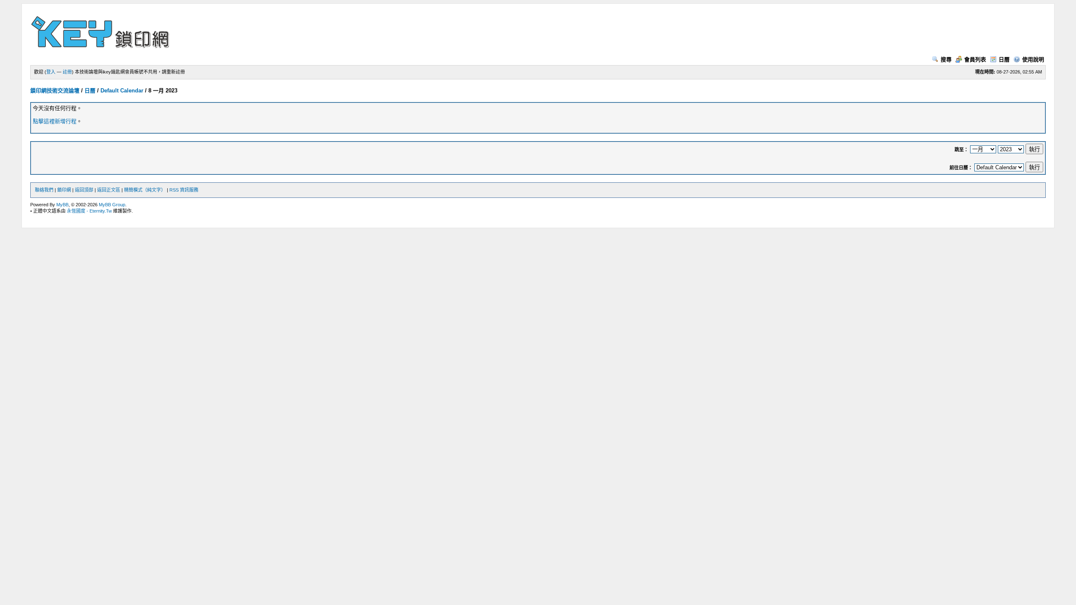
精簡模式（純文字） (145, 189)
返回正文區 (108, 189)
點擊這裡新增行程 (54, 121)
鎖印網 (64, 189)
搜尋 (946, 59)
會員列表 (975, 59)
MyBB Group (112, 204)
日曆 (1004, 59)
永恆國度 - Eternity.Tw (89, 210)
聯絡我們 (44, 189)
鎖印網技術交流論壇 (54, 90)
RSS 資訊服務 (183, 189)
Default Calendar (121, 90)
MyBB (62, 204)
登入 (50, 71)
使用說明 (1033, 59)
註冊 (67, 71)
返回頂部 (84, 189)
